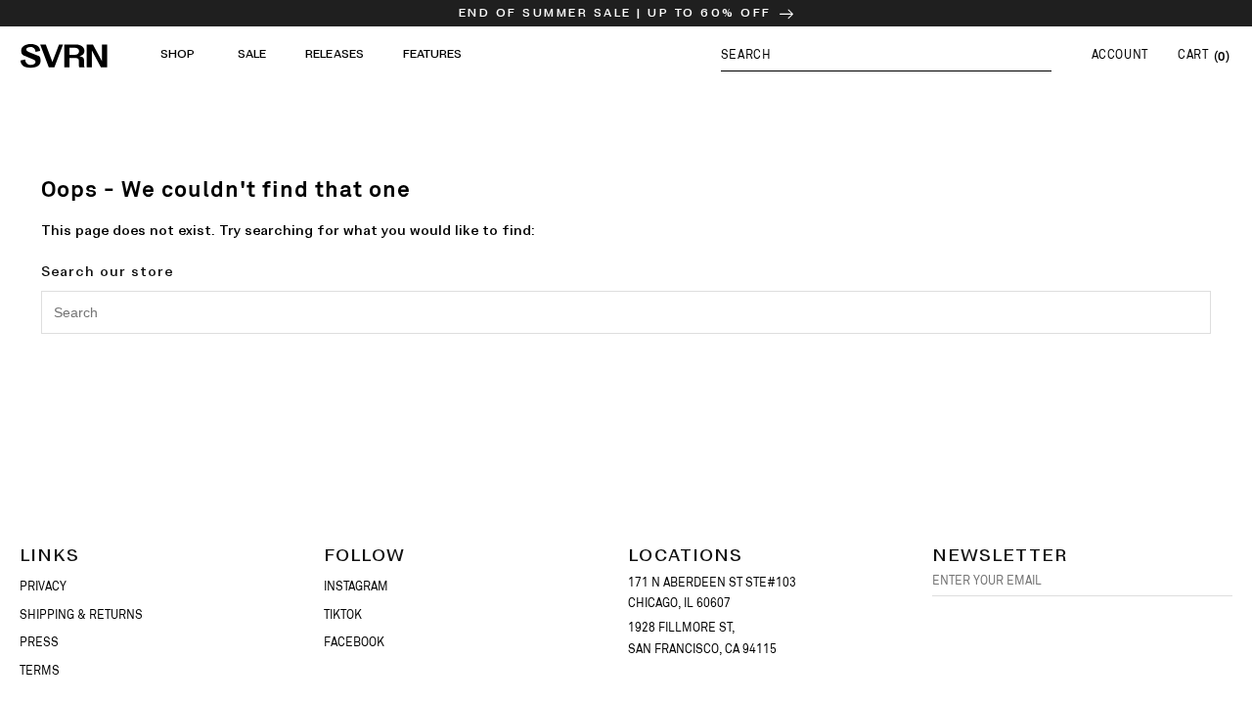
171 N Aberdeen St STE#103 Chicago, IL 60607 (712, 593)
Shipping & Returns (81, 615)
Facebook (354, 642)
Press (39, 642)
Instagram (356, 586)
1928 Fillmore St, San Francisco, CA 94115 (702, 638)
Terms (40, 671)
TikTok (343, 615)
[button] (886, 54)
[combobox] (626, 312)
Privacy (43, 586)
